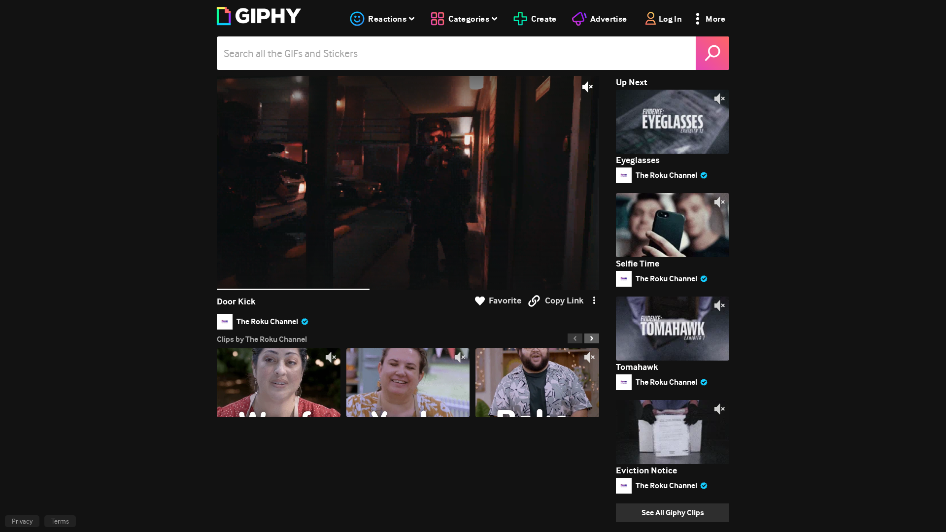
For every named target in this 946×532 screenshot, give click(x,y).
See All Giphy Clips (673, 512)
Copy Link (564, 301)
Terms (60, 521)
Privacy (22, 521)
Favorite (505, 301)
